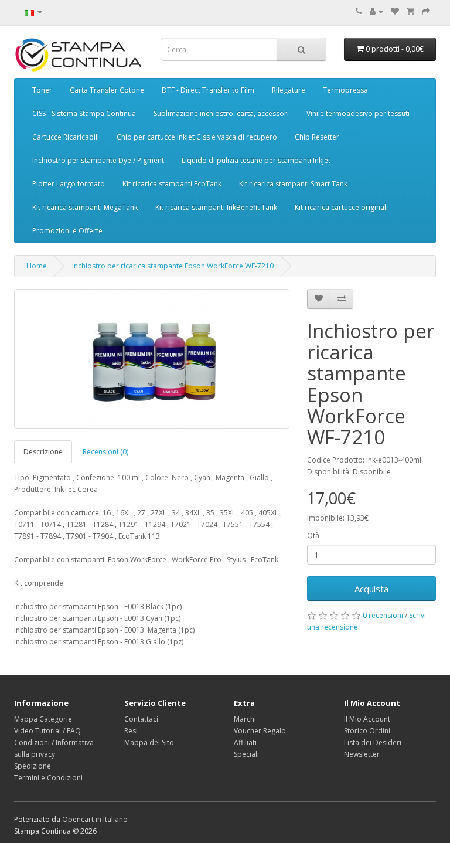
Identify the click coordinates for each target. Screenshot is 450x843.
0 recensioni (383, 615)
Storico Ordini (367, 731)
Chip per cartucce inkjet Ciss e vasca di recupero (197, 137)
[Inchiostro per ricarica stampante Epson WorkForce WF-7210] (151, 359)
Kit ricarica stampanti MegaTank (85, 207)
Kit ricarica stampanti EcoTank (171, 184)
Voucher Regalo (260, 731)
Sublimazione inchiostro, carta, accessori (221, 113)
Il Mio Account (367, 719)
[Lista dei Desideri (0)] (395, 11)
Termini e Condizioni (48, 778)
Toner (42, 90)
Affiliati (245, 742)
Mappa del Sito (149, 742)
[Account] (376, 11)
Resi (131, 731)
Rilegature (288, 90)
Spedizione (32, 766)
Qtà (313, 536)
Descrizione (43, 452)
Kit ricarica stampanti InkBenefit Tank (216, 207)
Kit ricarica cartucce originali (341, 207)
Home (36, 266)
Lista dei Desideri (372, 742)
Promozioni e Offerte (67, 231)
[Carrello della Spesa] (410, 11)
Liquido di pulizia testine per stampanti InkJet (256, 160)
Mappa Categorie (43, 719)
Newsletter (362, 754)
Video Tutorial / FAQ (47, 731)
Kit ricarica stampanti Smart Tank (293, 184)
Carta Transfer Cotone (107, 90)
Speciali (246, 754)
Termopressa (345, 90)
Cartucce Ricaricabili (65, 137)
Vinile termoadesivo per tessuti (358, 113)
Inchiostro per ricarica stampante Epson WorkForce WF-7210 (173, 266)
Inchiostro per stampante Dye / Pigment (98, 160)
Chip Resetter (317, 137)
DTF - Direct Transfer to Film (208, 90)
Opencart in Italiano (95, 819)
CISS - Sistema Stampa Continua (84, 113)
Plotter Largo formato (68, 184)
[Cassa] (426, 11)
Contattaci (141, 719)
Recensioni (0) (105, 452)
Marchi (245, 719)
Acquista (371, 588)
